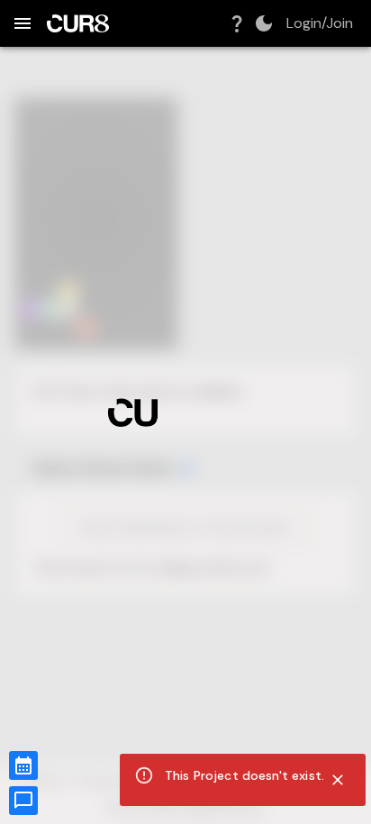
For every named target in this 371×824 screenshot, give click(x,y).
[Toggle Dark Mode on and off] (263, 23)
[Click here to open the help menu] (236, 23)
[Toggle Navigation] (22, 23)
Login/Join (319, 23)
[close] (337, 779)
